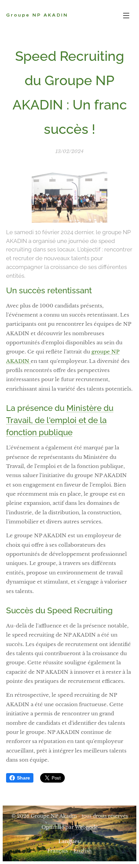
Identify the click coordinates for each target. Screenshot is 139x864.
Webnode (86, 827)
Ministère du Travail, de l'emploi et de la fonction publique (59, 420)
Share (23, 778)
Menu (126, 15)
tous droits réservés (105, 816)
